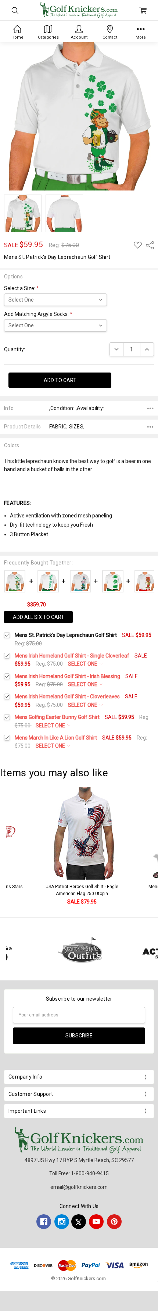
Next (150, 846)
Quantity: (14, 349)
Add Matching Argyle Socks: (38, 314)
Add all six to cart (38, 617)
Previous (13, 846)
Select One (83, 664)
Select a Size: (21, 288)
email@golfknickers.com (79, 1187)
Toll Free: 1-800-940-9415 (79, 1173)
